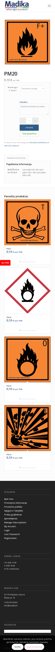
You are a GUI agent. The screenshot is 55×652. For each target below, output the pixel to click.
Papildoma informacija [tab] (16, 158)
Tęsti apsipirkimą (29, 133)
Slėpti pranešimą (34, 647)
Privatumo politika (13, 506)
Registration (10, 538)
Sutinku (17, 647)
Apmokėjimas (10, 518)
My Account (10, 526)
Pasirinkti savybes (28, 262)
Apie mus (8, 498)
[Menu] (49, 5)
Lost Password (12, 534)
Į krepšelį (29, 127)
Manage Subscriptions (15, 522)
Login (7, 530)
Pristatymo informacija (15, 502)
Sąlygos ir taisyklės (13, 510)
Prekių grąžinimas (13, 514)
